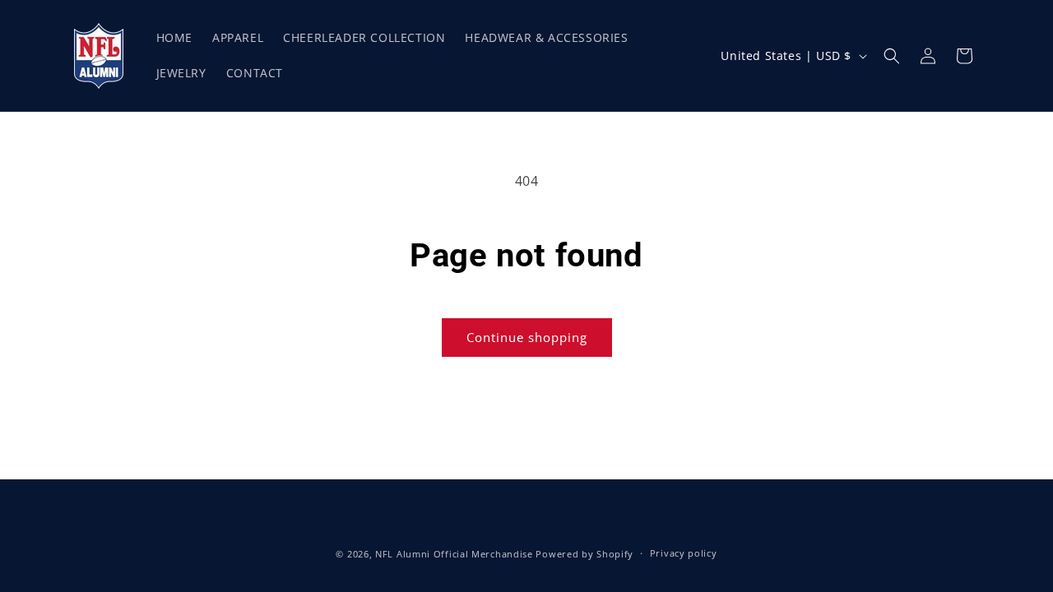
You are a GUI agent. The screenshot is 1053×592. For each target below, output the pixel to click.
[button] (892, 56)
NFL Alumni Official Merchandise (454, 554)
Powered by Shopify (584, 554)
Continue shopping (526, 337)
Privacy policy (683, 553)
